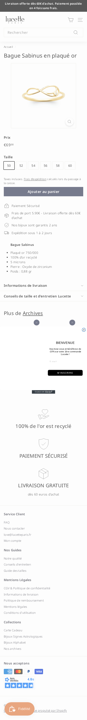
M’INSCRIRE (65, 372)
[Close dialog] (84, 329)
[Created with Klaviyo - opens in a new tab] (43, 392)
